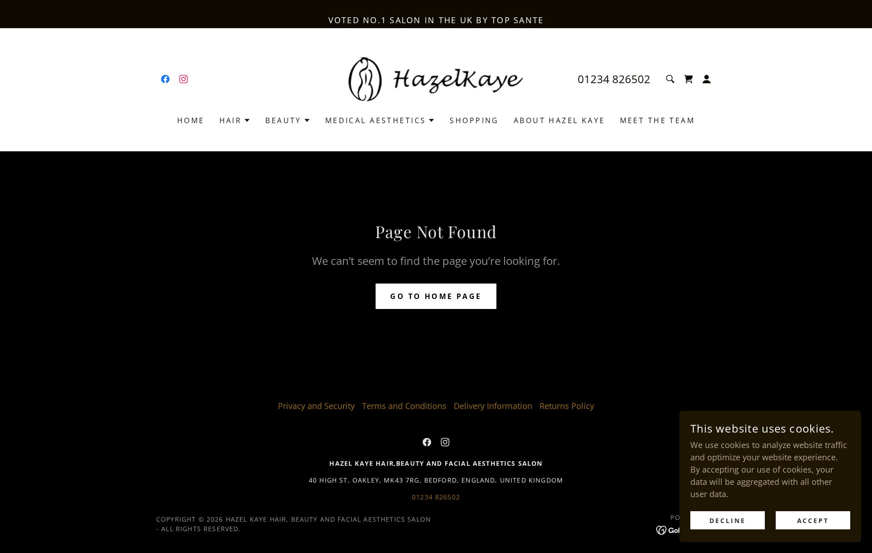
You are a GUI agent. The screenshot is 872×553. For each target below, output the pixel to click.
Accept (813, 520)
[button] (688, 79)
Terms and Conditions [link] (404, 405)
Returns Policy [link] (567, 405)
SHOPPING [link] (474, 120)
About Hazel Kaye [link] (559, 120)
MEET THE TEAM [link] (657, 120)
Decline (727, 520)
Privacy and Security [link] (316, 405)
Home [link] (191, 120)
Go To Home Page (435, 296)
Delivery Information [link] (493, 405)
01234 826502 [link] (614, 78)
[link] (165, 79)
